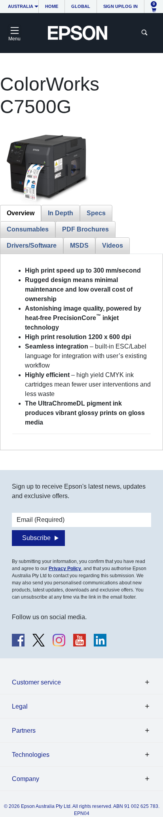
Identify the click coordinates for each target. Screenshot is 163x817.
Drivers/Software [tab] (32, 245)
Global (80, 6)
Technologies (30, 754)
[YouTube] (79, 640)
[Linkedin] (100, 640)
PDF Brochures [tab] (85, 229)
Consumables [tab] (28, 229)
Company (25, 778)
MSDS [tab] (79, 245)
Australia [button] (20, 6)
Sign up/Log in (120, 6)
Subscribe (36, 538)
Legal (20, 706)
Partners (24, 730)
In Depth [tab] (60, 213)
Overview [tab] (20, 213)
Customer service (36, 682)
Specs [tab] (96, 213)
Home (51, 6)
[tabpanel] (81, 350)
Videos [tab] (112, 245)
